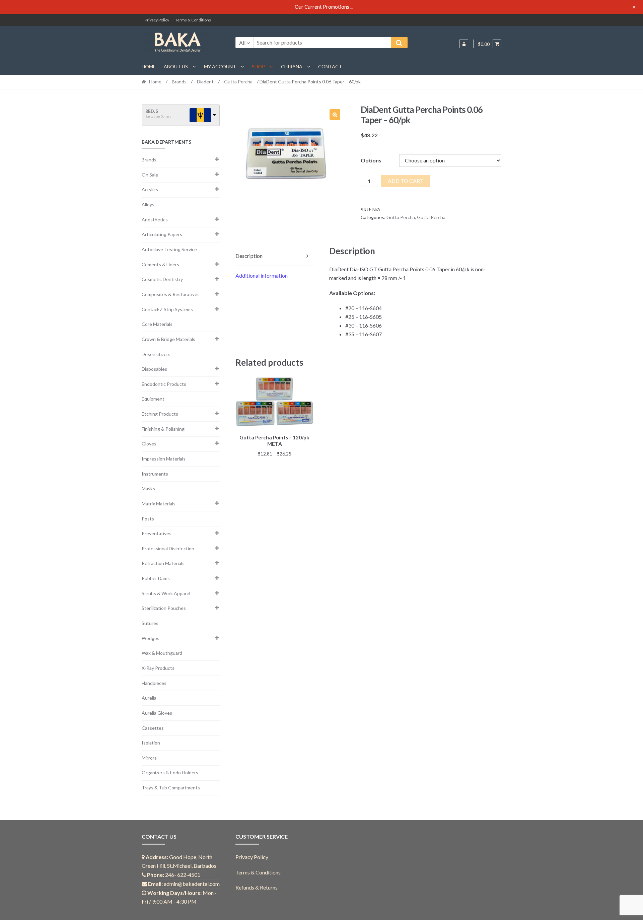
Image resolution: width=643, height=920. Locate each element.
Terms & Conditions (193, 19)
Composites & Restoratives (171, 294)
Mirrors (149, 758)
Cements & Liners (160, 264)
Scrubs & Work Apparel (166, 593)
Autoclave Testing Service (169, 249)
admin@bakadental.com (192, 883)
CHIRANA (291, 66)
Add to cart (406, 181)
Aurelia (149, 698)
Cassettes (153, 728)
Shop (258, 66)
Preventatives (156, 533)
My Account (220, 66)
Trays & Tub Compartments (171, 787)
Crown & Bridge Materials (168, 339)
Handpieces (154, 683)
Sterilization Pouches (164, 608)
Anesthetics (155, 219)
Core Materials (157, 324)
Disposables (154, 369)
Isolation (151, 743)
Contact (330, 66)
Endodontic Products (164, 384)
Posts (148, 518)
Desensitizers (156, 354)
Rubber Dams (156, 578)
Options (371, 160)
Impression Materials (164, 459)
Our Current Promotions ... (324, 7)
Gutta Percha (238, 81)
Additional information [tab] (261, 275)
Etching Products (160, 414)
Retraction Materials (163, 563)
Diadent (205, 81)
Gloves (149, 443)
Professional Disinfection (168, 548)
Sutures (150, 623)
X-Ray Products (158, 668)
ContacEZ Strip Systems (167, 309)
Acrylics (150, 189)
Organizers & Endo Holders (170, 772)
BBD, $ (151, 111)
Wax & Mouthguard (162, 653)
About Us (176, 66)
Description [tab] (249, 256)
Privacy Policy (157, 19)
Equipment (153, 399)
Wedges (150, 638)
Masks (148, 488)
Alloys (148, 204)
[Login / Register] (463, 44)
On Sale (150, 175)
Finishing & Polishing (163, 429)
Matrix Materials (158, 503)
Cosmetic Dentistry (162, 279)
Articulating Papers (162, 234)
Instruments (155, 474)
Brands (179, 81)
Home (149, 66)
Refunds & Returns (256, 887)
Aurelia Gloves (157, 713)
